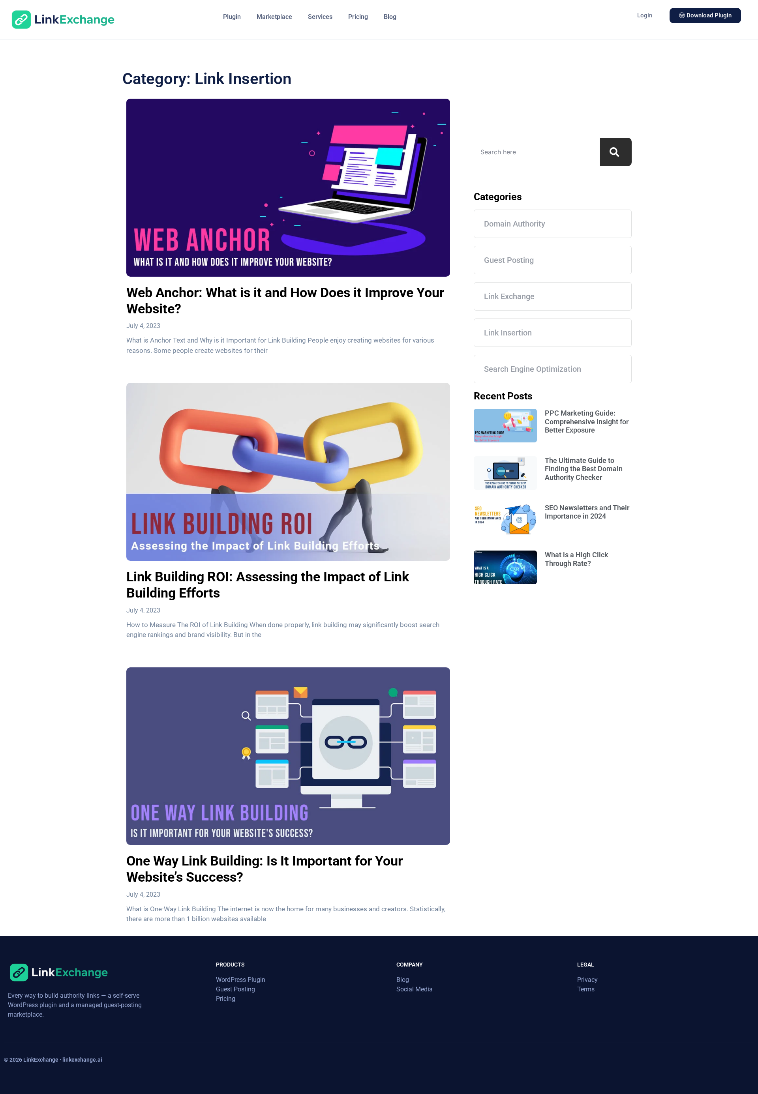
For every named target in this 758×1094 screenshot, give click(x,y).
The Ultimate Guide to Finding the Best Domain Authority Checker (584, 468)
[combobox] (537, 152)
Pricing (358, 17)
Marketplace (274, 17)
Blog (390, 17)
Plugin (232, 17)
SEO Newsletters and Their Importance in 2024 (587, 512)
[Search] (616, 152)
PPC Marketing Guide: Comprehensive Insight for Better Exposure (587, 421)
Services (320, 17)
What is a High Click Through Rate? (576, 559)
